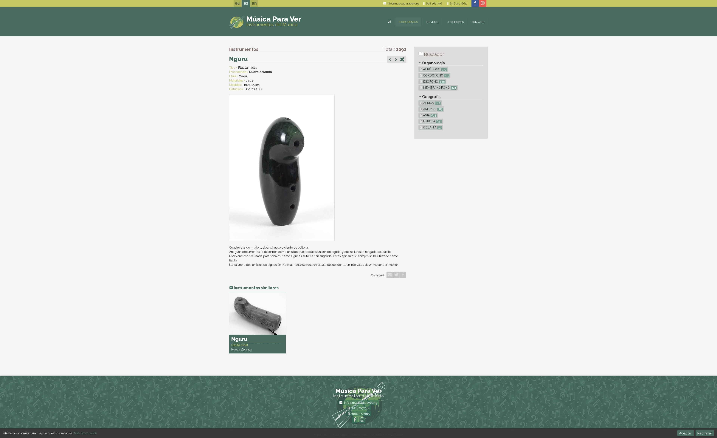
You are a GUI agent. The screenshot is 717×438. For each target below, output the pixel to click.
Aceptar (685, 433)
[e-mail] (390, 275)
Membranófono (439, 87)
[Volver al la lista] (402, 60)
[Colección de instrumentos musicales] (389, 22)
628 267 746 (433, 3)
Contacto (478, 22)
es (245, 3)
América (432, 109)
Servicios (432, 22)
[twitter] (396, 275)
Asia (429, 115)
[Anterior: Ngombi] (389, 60)
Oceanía (431, 127)
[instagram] (482, 3)
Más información (85, 433)
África (431, 103)
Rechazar (704, 433)
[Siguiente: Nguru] (396, 60)
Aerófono (434, 69)
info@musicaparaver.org (402, 3)
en (254, 3)
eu (237, 3)
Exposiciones (455, 22)
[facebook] (475, 3)
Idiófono (433, 81)
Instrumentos (408, 22)
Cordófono (435, 75)
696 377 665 (458, 3)
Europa (431, 121)
